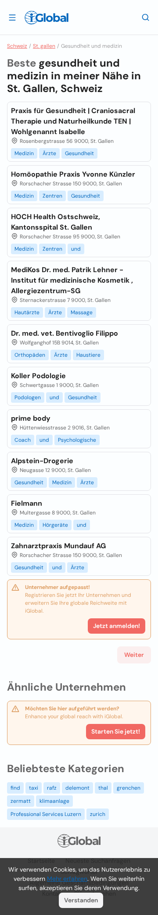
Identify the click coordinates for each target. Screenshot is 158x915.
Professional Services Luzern (46, 814)
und (76, 248)
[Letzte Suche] (145, 17)
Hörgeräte (55, 524)
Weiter (134, 655)
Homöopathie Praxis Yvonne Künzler (73, 174)
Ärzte (49, 153)
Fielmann (26, 503)
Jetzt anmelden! (116, 626)
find (15, 787)
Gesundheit (79, 153)
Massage (82, 312)
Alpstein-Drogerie (42, 460)
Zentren (52, 195)
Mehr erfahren (67, 879)
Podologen (27, 397)
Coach (22, 439)
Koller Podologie (38, 375)
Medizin (24, 153)
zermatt (21, 801)
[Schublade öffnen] (12, 17)
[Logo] (46, 17)
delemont (77, 787)
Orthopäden (29, 354)
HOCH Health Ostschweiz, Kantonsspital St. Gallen (55, 222)
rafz (52, 787)
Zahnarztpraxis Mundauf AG (58, 545)
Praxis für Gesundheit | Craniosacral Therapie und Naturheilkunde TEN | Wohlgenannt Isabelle (73, 121)
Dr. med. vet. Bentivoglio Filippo (64, 333)
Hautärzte (27, 312)
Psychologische (77, 439)
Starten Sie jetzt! (115, 731)
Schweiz (17, 46)
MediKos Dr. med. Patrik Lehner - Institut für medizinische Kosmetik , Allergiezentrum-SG (72, 280)
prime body (30, 418)
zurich (97, 814)
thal (103, 787)
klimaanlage (54, 801)
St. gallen (44, 46)
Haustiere (88, 354)
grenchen (128, 787)
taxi (33, 787)
